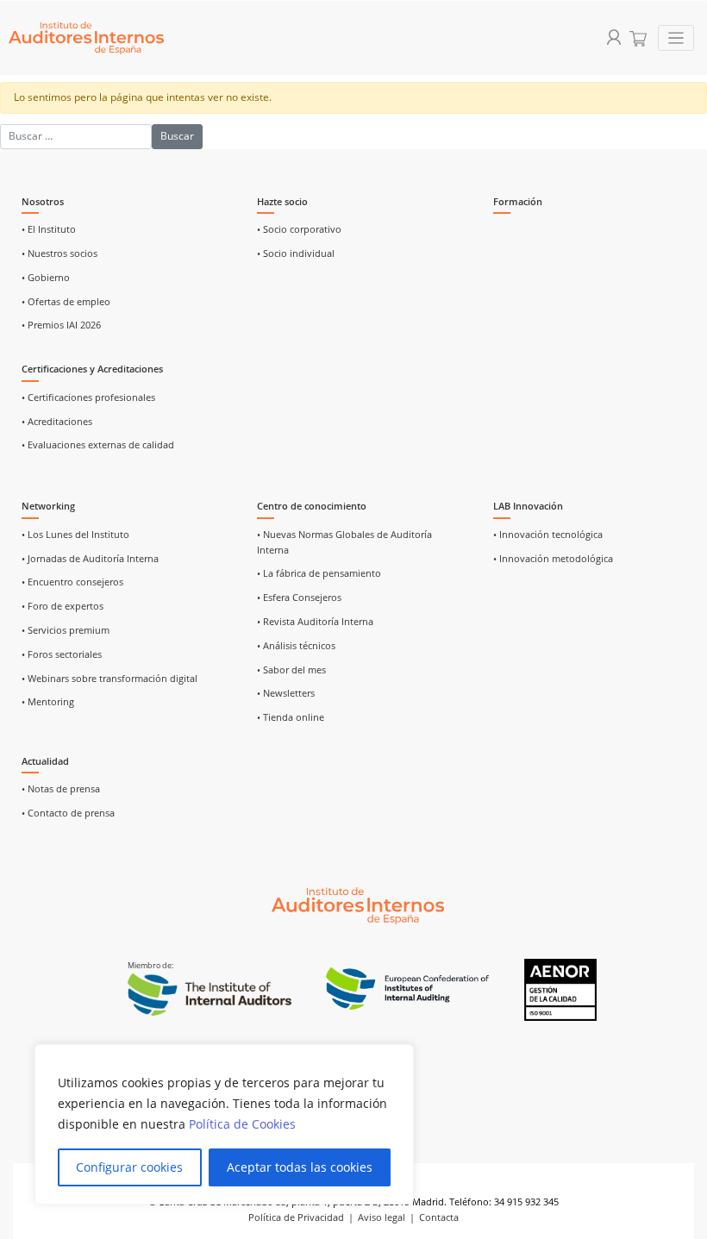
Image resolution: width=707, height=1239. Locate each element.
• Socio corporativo (299, 229)
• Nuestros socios (59, 253)
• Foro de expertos (62, 606)
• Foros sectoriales (62, 654)
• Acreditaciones (57, 422)
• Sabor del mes (291, 670)
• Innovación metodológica (553, 559)
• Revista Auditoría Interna (315, 622)
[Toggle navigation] (676, 38)
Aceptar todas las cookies (299, 1167)
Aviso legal (381, 1217)
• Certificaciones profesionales (88, 397)
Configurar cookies (129, 1167)
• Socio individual (296, 253)
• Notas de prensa (61, 789)
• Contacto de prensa (68, 813)
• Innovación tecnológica (548, 535)
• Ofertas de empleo (66, 302)
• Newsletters (286, 693)
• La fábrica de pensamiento (319, 573)
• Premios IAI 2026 (61, 325)
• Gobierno (46, 278)
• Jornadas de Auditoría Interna (90, 559)
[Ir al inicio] (358, 904)
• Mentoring (48, 702)
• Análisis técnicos (296, 646)
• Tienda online (290, 717)
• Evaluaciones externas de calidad (98, 445)
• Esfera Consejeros (299, 597)
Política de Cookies (242, 1124)
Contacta (439, 1217)
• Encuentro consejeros (72, 582)
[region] (224, 1124)
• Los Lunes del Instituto (75, 535)
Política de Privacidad (296, 1217)
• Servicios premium (65, 630)
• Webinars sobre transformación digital (109, 679)
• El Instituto (49, 229)
